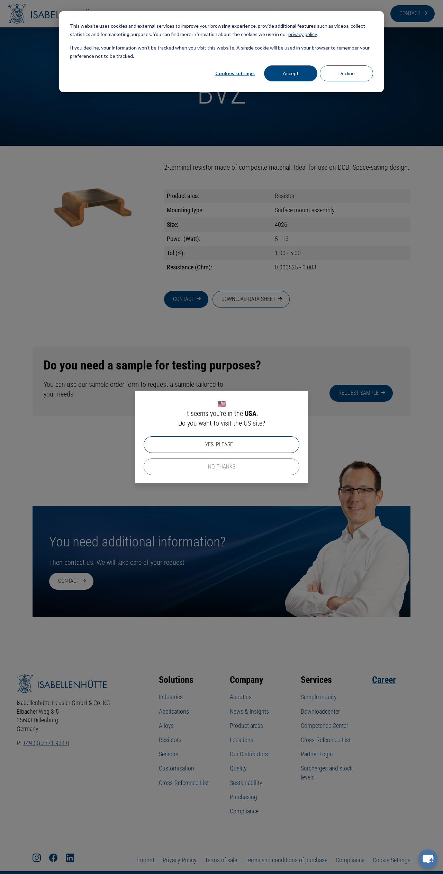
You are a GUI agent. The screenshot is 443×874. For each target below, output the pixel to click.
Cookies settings (235, 73)
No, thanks (221, 466)
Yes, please (219, 444)
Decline (346, 73)
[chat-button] (427, 858)
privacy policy (302, 34)
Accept (291, 73)
